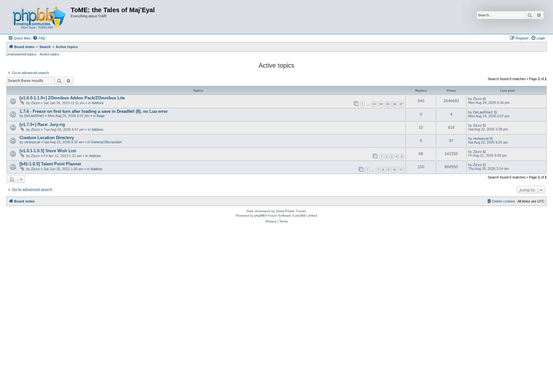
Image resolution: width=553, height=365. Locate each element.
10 (394, 170)
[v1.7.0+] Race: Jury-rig (42, 124)
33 (374, 104)
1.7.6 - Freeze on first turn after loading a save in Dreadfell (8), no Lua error (94, 111)
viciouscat (32, 142)
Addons (98, 103)
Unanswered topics (21, 54)
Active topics (50, 54)
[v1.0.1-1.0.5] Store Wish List (48, 150)
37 (401, 104)
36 (394, 104)
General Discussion (106, 142)
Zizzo (35, 103)
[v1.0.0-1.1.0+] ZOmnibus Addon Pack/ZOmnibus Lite (72, 97)
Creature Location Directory (47, 137)
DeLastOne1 (34, 116)
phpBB (259, 215)
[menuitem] (39, 38)
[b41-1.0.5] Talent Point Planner (50, 164)
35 (387, 104)
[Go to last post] (485, 99)
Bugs (101, 116)
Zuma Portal (285, 211)
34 (380, 104)
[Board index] (39, 17)
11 (401, 170)
